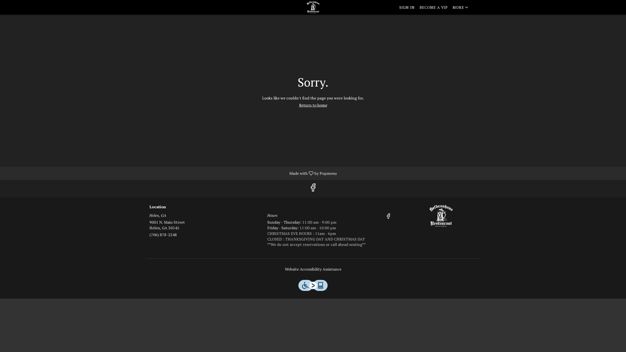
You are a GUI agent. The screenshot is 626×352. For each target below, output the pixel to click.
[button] (460, 7)
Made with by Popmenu (170, 173)
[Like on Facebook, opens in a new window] (313, 188)
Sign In (407, 7)
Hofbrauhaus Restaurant (441, 216)
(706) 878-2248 (163, 234)
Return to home (313, 105)
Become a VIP (434, 7)
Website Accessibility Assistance (313, 269)
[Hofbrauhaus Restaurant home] (313, 7)
